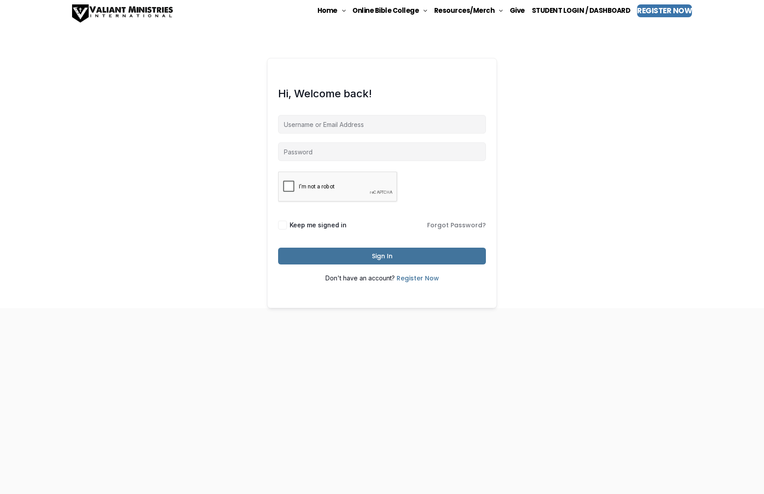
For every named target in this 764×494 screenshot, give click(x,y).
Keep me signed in (318, 225)
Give (517, 10)
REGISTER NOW (664, 10)
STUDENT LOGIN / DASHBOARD (581, 10)
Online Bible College (385, 10)
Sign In (382, 256)
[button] (331, 10)
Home (327, 10)
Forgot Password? (456, 225)
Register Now (418, 278)
